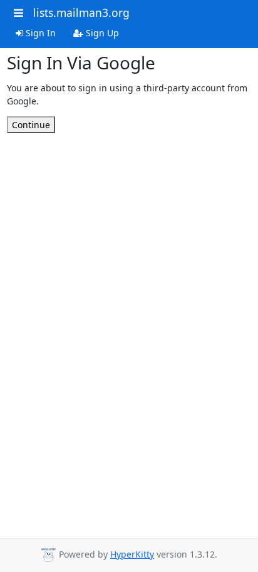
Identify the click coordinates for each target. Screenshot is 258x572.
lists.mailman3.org (81, 12)
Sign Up (101, 33)
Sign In (39, 33)
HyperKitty (132, 554)
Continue (31, 125)
